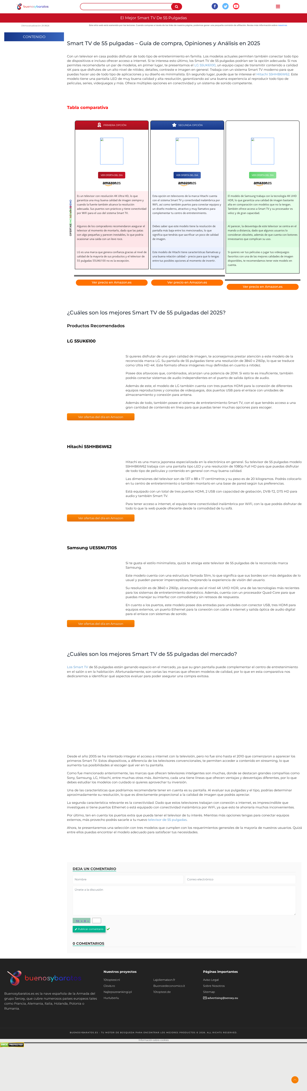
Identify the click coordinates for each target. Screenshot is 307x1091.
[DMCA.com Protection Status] (12, 1046)
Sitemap (209, 992)
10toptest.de (162, 992)
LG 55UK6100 (205, 65)
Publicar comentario (90, 929)
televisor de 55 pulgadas (167, 820)
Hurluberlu (111, 998)
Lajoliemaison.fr (164, 980)
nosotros (282, 25)
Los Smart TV (77, 667)
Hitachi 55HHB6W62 (272, 74)
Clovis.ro (109, 986)
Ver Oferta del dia (112, 175)
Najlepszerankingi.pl (118, 992)
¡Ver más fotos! (93, 381)
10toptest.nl (112, 980)
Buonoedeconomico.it (169, 986)
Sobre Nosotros (214, 986)
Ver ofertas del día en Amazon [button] (100, 417)
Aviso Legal (211, 980)
